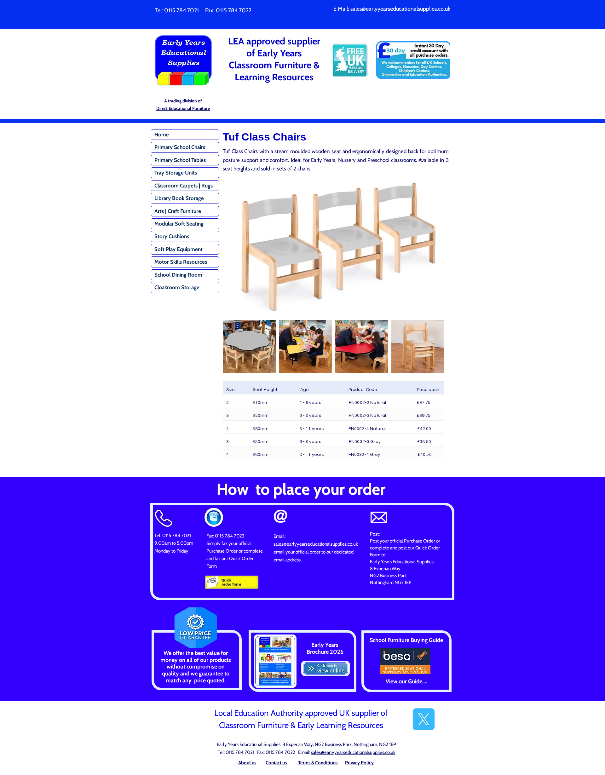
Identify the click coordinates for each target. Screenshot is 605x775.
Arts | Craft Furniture (177, 211)
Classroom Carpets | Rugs (183, 185)
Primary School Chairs (179, 147)
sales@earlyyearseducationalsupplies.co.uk (400, 8)
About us (247, 763)
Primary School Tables (180, 160)
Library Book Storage (179, 198)
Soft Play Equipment (178, 249)
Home (161, 134)
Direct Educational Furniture (183, 108)
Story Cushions (171, 236)
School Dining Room (178, 275)
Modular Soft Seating (179, 224)
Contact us (276, 763)
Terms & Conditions (317, 763)
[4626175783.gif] (231, 582)
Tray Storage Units (175, 172)
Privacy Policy (359, 763)
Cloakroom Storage (176, 287)
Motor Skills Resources (180, 262)
